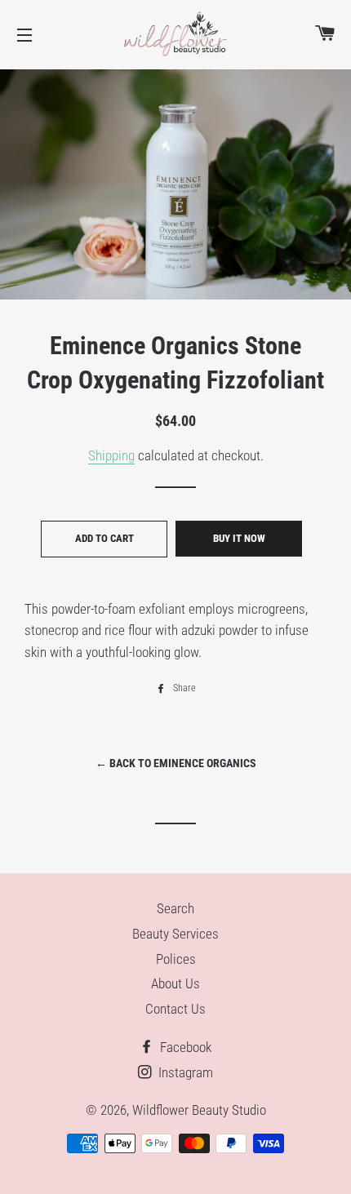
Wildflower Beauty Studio (199, 1110)
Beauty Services (175, 933)
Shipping (111, 455)
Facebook (184, 1047)
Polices (176, 959)
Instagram (184, 1072)
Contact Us (175, 1009)
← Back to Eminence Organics (176, 763)
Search (175, 908)
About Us (175, 983)
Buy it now (239, 538)
